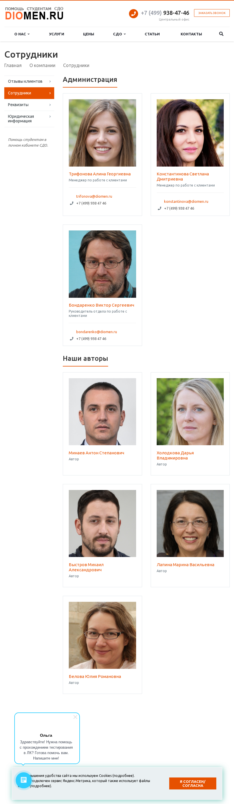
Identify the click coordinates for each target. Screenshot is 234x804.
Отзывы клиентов (25, 81)
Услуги (56, 34)
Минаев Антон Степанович (96, 452)
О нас (21, 34)
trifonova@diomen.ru (94, 196)
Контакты (191, 34)
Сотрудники (19, 93)
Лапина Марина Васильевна (185, 564)
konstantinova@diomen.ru (186, 201)
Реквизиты (18, 104)
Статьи (152, 34)
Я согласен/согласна (192, 783)
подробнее (123, 775)
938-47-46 (165, 12)
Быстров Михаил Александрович (86, 567)
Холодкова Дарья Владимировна (175, 455)
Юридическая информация (21, 118)
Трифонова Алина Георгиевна (100, 173)
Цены (88, 34)
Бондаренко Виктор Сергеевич (101, 305)
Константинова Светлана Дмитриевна (183, 176)
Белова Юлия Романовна (95, 676)
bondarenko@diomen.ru (96, 332)
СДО (118, 34)
